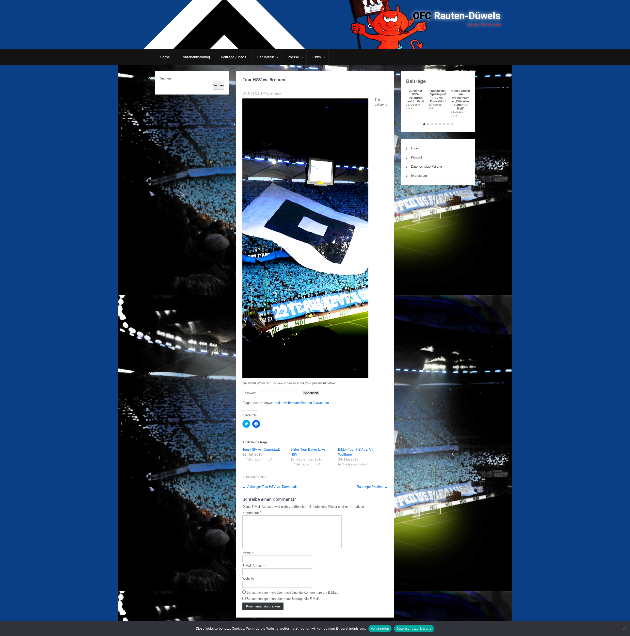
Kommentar (251, 513)
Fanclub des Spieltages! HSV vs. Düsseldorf (437, 96)
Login (415, 148)
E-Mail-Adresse (254, 566)
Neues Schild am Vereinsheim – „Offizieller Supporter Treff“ (460, 99)
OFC (457, 16)
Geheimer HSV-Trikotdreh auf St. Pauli (415, 96)
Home (165, 57)
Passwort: (250, 393)
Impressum (419, 175)
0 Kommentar (272, 93)
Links (317, 57)
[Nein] (623, 628)
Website (248, 578)
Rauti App (372, 487)
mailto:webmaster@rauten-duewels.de (302, 403)
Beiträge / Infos (233, 57)
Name (247, 553)
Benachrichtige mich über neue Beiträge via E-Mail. (283, 599)
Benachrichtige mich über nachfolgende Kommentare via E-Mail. (292, 592)
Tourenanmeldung (195, 57)
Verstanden (380, 628)
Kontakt (416, 157)
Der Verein (265, 57)
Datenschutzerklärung (426, 166)
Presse (293, 57)
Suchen (165, 78)
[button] (424, 124)
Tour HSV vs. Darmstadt (261, 449)
